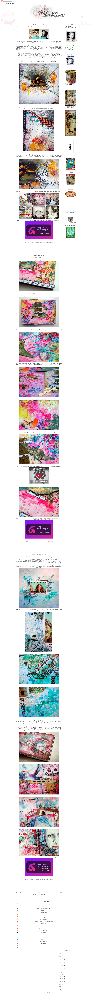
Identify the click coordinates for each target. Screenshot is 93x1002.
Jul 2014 (62, 967)
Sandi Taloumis (57, 561)
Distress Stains (49, 108)
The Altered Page (43, 919)
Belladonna (43, 923)
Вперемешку (43, 932)
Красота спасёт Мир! (43, 930)
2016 (60, 955)
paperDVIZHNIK (28, 560)
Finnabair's (59, 721)
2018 (60, 952)
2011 (60, 987)
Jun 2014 (62, 968)
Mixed (18, 156)
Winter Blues (39, 258)
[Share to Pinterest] (52, 242)
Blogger (48, 992)
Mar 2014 (62, 979)
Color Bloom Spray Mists (50, 107)
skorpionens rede (43, 941)
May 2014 (62, 976)
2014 (60, 958)
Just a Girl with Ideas (43, 917)
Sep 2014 (62, 964)
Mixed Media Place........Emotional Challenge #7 (39, 27)
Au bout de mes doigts (43, 936)
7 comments (42, 242)
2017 (60, 953)
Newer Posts (18, 892)
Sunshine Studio (43, 925)
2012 (60, 986)
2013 (60, 984)
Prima (43, 934)
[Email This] (47, 242)
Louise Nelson (52, 363)
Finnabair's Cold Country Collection (42, 105)
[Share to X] (49, 242)
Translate (74, 27)
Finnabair (43, 905)
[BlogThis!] (48, 242)
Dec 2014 (62, 959)
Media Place (23, 156)
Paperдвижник (43, 943)
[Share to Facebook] (50, 242)
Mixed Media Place (43, 41)
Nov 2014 (62, 961)
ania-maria (43, 945)
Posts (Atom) (42, 894)
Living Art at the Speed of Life (43, 908)
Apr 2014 (62, 978)
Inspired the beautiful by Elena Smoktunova (43, 921)
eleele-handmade (43, 912)
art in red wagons (43, 937)
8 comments (42, 879)
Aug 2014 (62, 965)
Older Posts (59, 892)
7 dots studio (43, 906)
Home (39, 892)
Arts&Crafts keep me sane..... (43, 928)
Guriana (43, 914)
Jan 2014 (62, 982)
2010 (60, 989)
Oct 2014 (62, 962)
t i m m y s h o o (43, 939)
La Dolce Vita (43, 903)
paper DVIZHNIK (27, 561)
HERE (38, 156)
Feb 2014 (62, 981)
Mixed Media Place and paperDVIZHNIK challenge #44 (39, 557)
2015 (60, 956)
